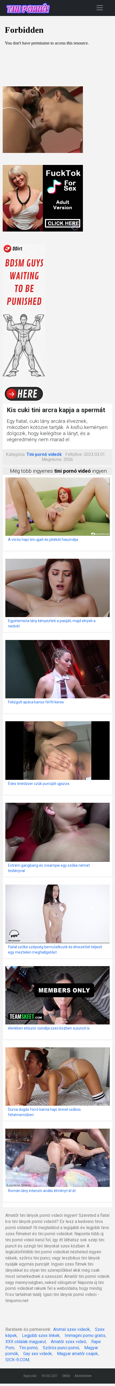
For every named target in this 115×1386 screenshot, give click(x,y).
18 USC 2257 (49, 1376)
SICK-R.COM (17, 1359)
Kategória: (15, 454)
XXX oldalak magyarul (25, 1341)
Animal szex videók (71, 1329)
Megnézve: (52, 459)
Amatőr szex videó (68, 1341)
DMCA (66, 1376)
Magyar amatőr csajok (77, 1353)
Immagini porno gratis (85, 1335)
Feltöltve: (74, 454)
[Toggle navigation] (100, 7)
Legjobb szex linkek (41, 1335)
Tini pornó (28, 1347)
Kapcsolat (30, 1376)
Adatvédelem (83, 1376)
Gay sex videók (37, 1353)
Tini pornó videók (44, 454)
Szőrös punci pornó (61, 1347)
